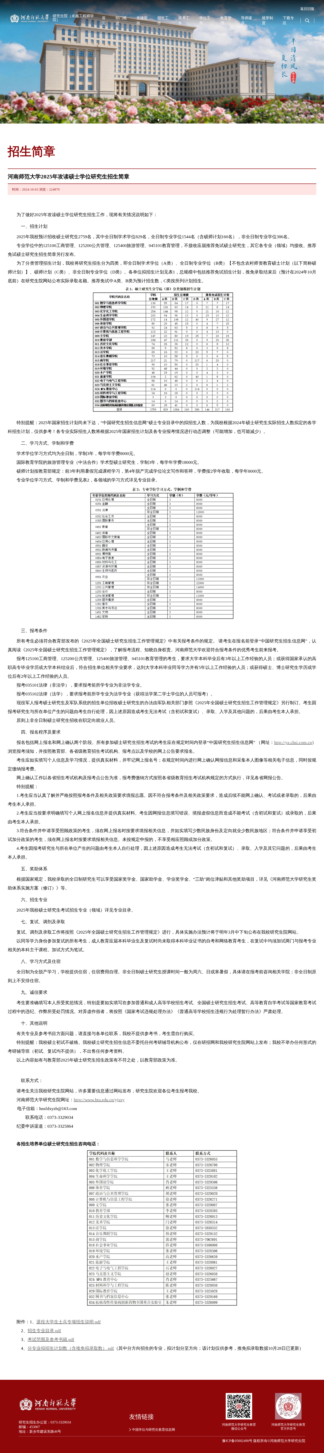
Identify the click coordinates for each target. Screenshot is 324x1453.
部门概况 (121, 20)
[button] (319, 62)
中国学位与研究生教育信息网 (153, 1429)
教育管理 (225, 20)
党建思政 (142, 20)
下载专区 (288, 20)
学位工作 (204, 20)
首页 (104, 20)
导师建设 (246, 20)
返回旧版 (307, 9)
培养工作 (184, 20)
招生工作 (163, 20)
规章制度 (267, 20)
